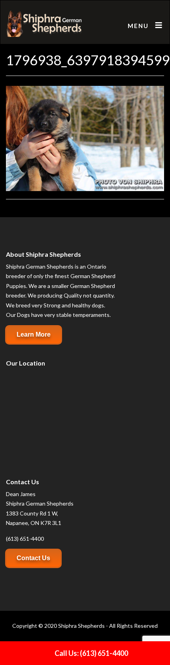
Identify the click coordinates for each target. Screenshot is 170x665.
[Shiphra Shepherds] (44, 24)
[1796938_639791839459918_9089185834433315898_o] (85, 137)
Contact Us (33, 558)
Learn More (34, 334)
